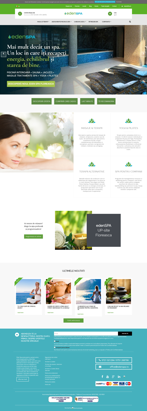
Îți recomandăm (106, 101)
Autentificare (127, 6)
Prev (3, 54)
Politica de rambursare (51, 373)
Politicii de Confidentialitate (108, 345)
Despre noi (69, 6)
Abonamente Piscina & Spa (61, 21)
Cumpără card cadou (66, 101)
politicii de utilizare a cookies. (85, 2)
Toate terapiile (105, 6)
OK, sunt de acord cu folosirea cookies (105, 1)
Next (143, 54)
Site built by (68, 408)
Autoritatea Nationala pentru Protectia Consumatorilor (58, 394)
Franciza (77, 6)
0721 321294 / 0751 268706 (39, 15)
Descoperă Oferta (41, 101)
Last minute (87, 101)
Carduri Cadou (79, 21)
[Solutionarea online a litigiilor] (60, 399)
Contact (114, 6)
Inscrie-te (125, 333)
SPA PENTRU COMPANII (128, 171)
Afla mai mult (22, 379)
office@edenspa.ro (119, 366)
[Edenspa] (73, 13)
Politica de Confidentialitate (114, 350)
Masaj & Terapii (42, 21)
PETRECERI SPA (93, 21)
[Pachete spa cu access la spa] (73, 59)
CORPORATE (106, 21)
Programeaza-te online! (33, 236)
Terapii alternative (91, 171)
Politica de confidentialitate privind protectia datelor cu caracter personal (52, 377)
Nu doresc (119, 1)
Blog (90, 6)
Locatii (84, 6)
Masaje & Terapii (91, 128)
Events (96, 6)
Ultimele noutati (73, 270)
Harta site (47, 384)
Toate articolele (73, 320)
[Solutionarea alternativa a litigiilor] (87, 399)
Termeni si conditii (50, 361)
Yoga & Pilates (128, 128)
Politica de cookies (50, 382)
